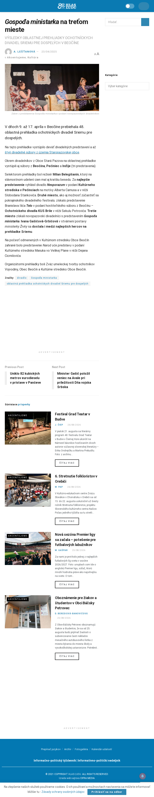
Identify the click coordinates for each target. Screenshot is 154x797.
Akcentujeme (16, 57)
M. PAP (59, 487)
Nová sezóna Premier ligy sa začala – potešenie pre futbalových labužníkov (75, 539)
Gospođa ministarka (44, 277)
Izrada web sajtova (69, 778)
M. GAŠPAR (61, 550)
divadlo (21, 277)
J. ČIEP (59, 425)
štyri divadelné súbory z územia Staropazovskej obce (42, 152)
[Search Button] (145, 22)
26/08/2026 (74, 425)
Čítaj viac (69, 463)
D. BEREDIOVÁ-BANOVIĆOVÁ (71, 613)
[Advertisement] (52, 321)
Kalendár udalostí (102, 749)
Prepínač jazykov (51, 749)
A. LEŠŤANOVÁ (24, 51)
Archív (67, 749)
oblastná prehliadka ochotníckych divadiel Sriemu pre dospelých (47, 283)
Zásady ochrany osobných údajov (63, 791)
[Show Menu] (7, 6)
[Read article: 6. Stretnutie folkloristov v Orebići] (28, 490)
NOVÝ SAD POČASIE (127, 49)
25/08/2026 (79, 550)
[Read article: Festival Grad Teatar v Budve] (28, 428)
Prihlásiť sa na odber (106, 791)
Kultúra (32, 57)
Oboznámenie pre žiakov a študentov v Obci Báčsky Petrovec (75, 603)
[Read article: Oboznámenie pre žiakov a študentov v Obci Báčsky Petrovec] (28, 611)
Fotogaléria (81, 749)
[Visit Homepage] (66, 6)
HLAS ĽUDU (74, 774)
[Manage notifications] (142, 776)
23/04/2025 (49, 51)
